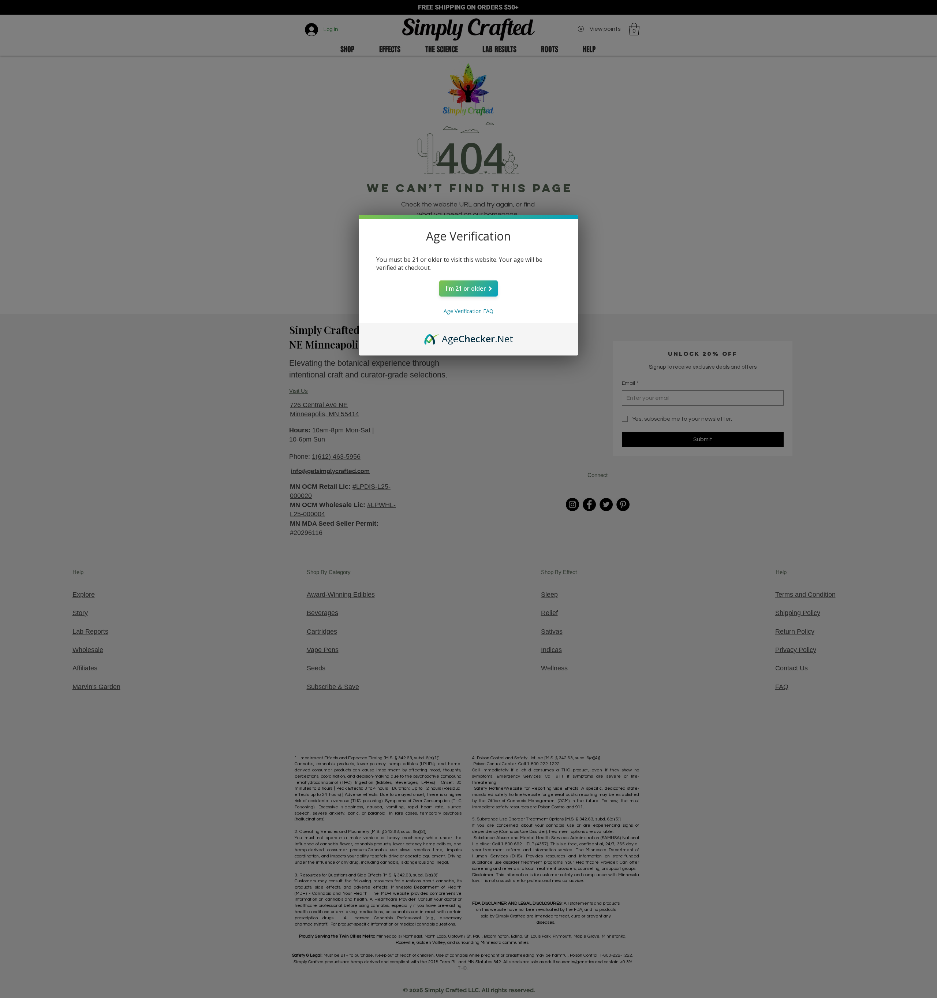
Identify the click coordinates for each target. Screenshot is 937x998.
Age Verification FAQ (468, 311)
